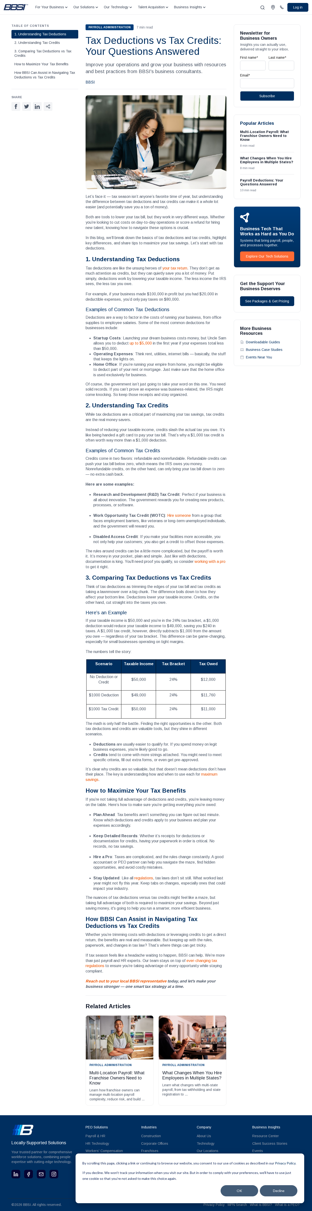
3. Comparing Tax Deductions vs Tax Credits (42, 53)
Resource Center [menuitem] (265, 1136)
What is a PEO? (287, 1205)
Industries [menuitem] (149, 1127)
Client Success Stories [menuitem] (269, 1143)
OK (239, 1191)
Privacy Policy (214, 1205)
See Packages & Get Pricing (267, 301)
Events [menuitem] (257, 1151)
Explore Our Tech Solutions (267, 256)
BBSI (90, 82)
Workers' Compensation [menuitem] (104, 1151)
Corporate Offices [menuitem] (154, 1143)
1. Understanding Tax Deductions (40, 34)
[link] (16, 7)
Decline (278, 1191)
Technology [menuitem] (205, 1143)
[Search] (262, 7)
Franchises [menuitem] (149, 1151)
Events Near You (259, 357)
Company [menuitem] (204, 1127)
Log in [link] (297, 7)
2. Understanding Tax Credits (37, 43)
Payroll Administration (109, 27)
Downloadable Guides (263, 342)
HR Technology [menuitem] (97, 1143)
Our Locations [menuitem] (207, 1151)
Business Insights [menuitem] (266, 1127)
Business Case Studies (264, 350)
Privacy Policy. (285, 1163)
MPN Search (237, 1205)
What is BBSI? (261, 1205)
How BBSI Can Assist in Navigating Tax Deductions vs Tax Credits (44, 75)
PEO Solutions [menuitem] (97, 1127)
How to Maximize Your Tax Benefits (41, 64)
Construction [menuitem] (151, 1136)
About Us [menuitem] (204, 1136)
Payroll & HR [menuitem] (95, 1136)
